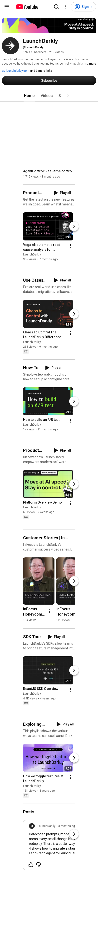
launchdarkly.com (17, 70)
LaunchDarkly (32, 254)
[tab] (29, 96)
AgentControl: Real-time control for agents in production (49, 171)
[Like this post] (31, 864)
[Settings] (66, 7)
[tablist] (49, 96)
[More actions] (70, 245)
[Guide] (7, 7)
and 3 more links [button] (41, 70)
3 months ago (67, 826)
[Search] (56, 7)
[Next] (74, 226)
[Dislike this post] (38, 864)
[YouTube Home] (27, 6)
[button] (68, 96)
